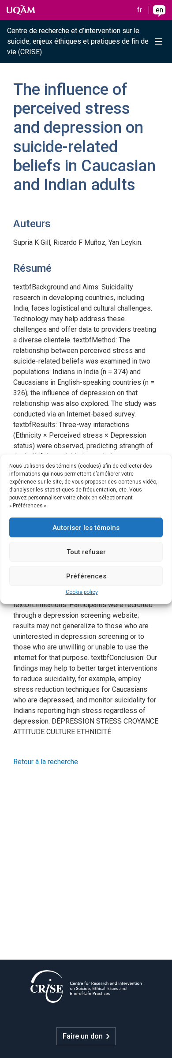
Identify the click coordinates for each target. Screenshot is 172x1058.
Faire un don (83, 1036)
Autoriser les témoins (86, 528)
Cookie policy (82, 592)
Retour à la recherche (45, 762)
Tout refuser (86, 552)
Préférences (86, 576)
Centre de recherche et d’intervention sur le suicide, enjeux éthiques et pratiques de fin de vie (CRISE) (78, 41)
